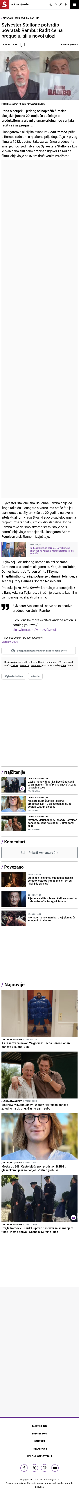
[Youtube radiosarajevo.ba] (55, 1468)
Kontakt (39, 1441)
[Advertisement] (39, 329)
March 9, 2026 (9, 641)
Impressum (39, 1433)
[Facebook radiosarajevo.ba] (24, 1468)
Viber (63, 665)
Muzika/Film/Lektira (27, 17)
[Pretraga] (55, 4)
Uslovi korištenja (39, 1456)
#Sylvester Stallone (14, 676)
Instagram (36, 665)
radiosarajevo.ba (51, 1479)
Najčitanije (14, 772)
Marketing (39, 1426)
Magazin (8, 17)
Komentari (14, 842)
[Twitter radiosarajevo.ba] (34, 1468)
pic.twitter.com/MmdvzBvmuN (35, 629)
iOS (59, 662)
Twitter (14, 665)
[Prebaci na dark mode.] (51, 4)
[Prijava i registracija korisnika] (60, 4)
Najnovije (14, 984)
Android (52, 662)
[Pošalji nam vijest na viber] (44, 1468)
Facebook (24, 665)
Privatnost (39, 1448)
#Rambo (35, 676)
